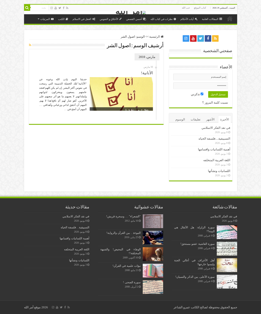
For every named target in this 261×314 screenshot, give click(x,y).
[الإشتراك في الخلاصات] (30, 45)
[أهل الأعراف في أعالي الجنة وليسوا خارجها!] (227, 265)
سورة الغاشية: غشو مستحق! (197, 243)
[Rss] (67, 7)
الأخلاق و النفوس (109, 19)
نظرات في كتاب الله (161, 19)
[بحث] (27, 8)
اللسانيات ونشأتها (219, 171)
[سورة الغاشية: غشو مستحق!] (227, 249)
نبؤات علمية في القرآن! (127, 265)
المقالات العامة (210, 19)
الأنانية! (147, 73)
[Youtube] (55, 7)
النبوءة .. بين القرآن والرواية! (123, 232)
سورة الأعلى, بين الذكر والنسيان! (195, 276)
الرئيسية (230, 18)
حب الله (186, 7)
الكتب (61, 19)
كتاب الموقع (200, 7)
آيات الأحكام (187, 19)
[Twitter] (60, 7)
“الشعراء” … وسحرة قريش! (123, 216)
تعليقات (195, 119)
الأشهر (210, 119)
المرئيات (45, 19)
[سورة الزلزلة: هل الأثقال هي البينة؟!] (227, 232)
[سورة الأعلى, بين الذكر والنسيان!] (227, 282)
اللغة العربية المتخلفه (216, 160)
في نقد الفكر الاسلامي (215, 127)
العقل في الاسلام (82, 19)
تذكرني (196, 94)
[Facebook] (63, 7)
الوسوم (180, 119)
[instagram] (51, 7)
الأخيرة (224, 119)
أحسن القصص (134, 19)
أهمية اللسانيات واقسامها (214, 149)
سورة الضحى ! (132, 282)
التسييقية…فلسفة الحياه (214, 138)
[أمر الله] (130, 12)
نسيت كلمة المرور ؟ (215, 102)
